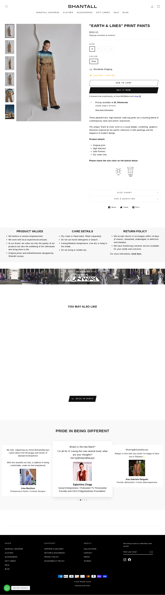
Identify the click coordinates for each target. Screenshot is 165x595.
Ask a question (124, 199)
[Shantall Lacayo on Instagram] (124, 559)
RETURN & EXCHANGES (54, 553)
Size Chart (124, 193)
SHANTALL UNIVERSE (47, 12)
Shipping (92, 35)
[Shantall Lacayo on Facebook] (129, 559)
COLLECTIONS (90, 549)
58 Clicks (87, 586)
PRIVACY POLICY (51, 557)
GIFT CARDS (103, 12)
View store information (104, 110)
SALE (116, 12)
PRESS (87, 557)
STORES (87, 561)
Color (93, 56)
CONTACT (88, 553)
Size (92, 44)
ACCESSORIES (85, 12)
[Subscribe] (151, 552)
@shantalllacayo (85, 458)
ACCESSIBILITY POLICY (54, 561)
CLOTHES (68, 12)
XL (111, 49)
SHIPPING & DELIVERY (54, 549)
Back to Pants (84, 399)
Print (94, 61)
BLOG (126, 12)
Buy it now (124, 90)
